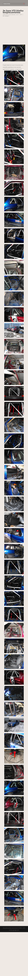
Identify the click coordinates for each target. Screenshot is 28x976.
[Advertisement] (14, 31)
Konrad (13, 14)
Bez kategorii (6, 16)
